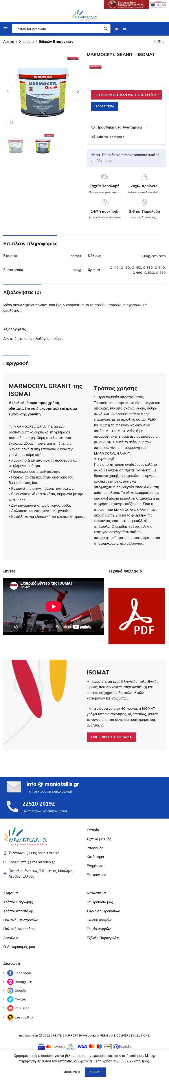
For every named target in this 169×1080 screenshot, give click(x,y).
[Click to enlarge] (12, 122)
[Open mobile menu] (5, 28)
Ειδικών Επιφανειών (56, 42)
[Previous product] (154, 42)
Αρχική (8, 42)
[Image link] (25, 836)
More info (72, 1072)
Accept (95, 1072)
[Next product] (163, 42)
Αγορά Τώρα (105, 106)
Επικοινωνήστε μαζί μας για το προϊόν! (126, 95)
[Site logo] (84, 15)
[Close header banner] (163, 4)
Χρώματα (26, 42)
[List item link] (112, 839)
